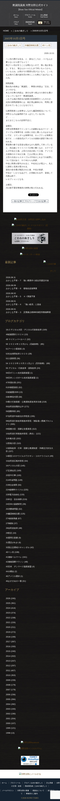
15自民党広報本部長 (15, 461)
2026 (8, 598)
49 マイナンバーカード (16, 339)
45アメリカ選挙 (13, 576)
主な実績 (49, 783)
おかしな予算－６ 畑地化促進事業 (21, 288)
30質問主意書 (12, 538)
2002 (8, 714)
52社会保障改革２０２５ (17, 354)
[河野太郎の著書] (30, 249)
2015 (8, 651)
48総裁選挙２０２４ (15, 334)
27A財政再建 (11, 518)
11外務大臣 (11, 438)
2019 (8, 632)
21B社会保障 (11, 485)
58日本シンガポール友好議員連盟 (20, 378)
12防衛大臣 (11, 443)
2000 (8, 723)
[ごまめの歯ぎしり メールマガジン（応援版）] (30, 227)
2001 (8, 718)
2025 (8, 603)
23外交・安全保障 (14, 499)
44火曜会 (10, 571)
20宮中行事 (11, 475)
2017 (8, 641)
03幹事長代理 (12, 397)
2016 (8, 646)
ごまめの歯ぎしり (20, 31)
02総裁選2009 (12, 392)
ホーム (4, 783)
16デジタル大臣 (13, 466)
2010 (8, 675)
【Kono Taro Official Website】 (30, 10)
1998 (8, 733)
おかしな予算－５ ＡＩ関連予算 (20, 296)
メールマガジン (8, 790)
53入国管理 (11, 358)
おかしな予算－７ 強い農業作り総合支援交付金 (27, 280)
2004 (8, 704)
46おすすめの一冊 (14, 581)
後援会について (38, 790)
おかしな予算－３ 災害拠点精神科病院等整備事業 (28, 312)
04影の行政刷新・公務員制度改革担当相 (23, 402)
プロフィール (15, 783)
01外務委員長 (12, 387)
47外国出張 (11, 382)
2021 (8, 622)
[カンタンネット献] (30, 255)
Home (16, 16)
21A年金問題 (11, 480)
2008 (8, 685)
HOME (6, 31)
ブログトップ (30, 201)
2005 (8, 699)
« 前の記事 (17, 201)
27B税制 (9, 523)
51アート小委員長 (14, 349)
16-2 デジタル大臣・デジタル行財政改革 (24, 330)
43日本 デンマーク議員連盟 (19, 566)
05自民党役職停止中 (15, 406)
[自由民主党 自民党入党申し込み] (30, 220)
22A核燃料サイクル (14, 490)
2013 (8, 661)
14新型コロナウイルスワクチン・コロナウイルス (27, 456)
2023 (8, 613)
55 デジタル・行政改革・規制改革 (21, 368)
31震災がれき (12, 542)
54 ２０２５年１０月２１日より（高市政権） (26, 363)
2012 (8, 665)
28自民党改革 (12, 528)
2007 (8, 690)
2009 (8, 680)
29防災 (9, 533)
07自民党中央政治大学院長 (18, 416)
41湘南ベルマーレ (14, 557)
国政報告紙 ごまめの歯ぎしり (36, 786)
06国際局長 (11, 411)
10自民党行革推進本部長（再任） (20, 434)
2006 (8, 694)
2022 (8, 618)
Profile (30, 16)
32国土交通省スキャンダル (18, 547)
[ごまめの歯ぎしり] (50, 271)
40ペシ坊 (46, 45)
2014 (8, 656)
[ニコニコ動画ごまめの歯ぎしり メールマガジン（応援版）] (30, 239)
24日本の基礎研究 (14, 504)
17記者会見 (11, 470)
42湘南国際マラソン (15, 562)
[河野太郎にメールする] (30, 774)
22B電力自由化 (12, 494)
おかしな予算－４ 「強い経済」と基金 (23, 304)
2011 (8, 670)
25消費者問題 (12, 509)
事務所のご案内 (32, 794)
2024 (8, 608)
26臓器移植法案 (32, 45)
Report (30, 23)
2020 (8, 627)
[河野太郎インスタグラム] (30, 749)
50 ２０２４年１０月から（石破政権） (23, 344)
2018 (8, 637)
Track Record (44, 16)
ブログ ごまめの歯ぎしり (33, 783)
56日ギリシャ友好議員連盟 (18, 373)
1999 (8, 728)
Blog (16, 23)
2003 (8, 709)
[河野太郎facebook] (30, 743)
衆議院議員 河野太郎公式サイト (30, 5)
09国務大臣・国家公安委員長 (19, 429)
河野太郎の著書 (23, 790)
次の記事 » (43, 201)
